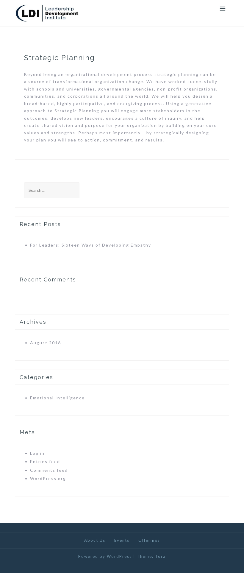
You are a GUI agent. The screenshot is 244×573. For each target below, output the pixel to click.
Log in (37, 453)
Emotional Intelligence (57, 397)
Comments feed (49, 470)
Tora (160, 556)
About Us (94, 540)
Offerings (149, 540)
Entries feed (45, 461)
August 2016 (45, 342)
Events (121, 540)
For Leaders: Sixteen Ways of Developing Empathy (90, 244)
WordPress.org (48, 478)
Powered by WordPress (105, 556)
